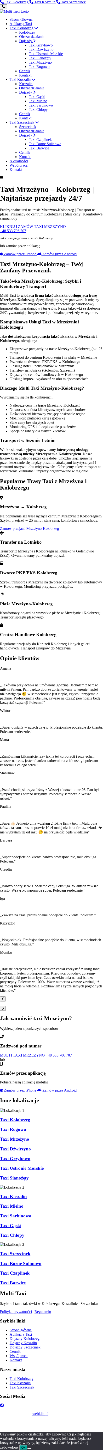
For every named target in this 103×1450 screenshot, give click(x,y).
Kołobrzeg (27, 32)
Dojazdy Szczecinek (25, 1347)
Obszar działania (31, 37)
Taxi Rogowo (39, 67)
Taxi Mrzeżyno (40, 62)
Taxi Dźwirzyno (41, 49)
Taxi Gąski (37, 97)
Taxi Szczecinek (22, 122)
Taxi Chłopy (38, 109)
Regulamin (42, 1312)
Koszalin (26, 84)
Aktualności (19, 161)
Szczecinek (27, 127)
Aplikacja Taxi (21, 24)
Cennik (24, 71)
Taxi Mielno (38, 101)
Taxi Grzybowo (41, 45)
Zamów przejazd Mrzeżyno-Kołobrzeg (29, 528)
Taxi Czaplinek (40, 140)
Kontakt (25, 75)
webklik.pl (40, 1414)
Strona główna (21, 1330)
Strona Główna (21, 19)
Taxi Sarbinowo (41, 105)
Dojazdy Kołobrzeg (25, 1339)
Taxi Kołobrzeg (22, 28)
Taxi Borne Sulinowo (45, 144)
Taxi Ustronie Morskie (46, 54)
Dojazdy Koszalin (23, 1343)
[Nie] (29, 1448)
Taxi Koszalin (21, 79)
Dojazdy (26, 41)
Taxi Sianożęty (40, 58)
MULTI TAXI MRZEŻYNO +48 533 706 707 (36, 1055)
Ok (23, 1447)
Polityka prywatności (16, 1312)
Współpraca (19, 165)
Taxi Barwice (39, 148)
